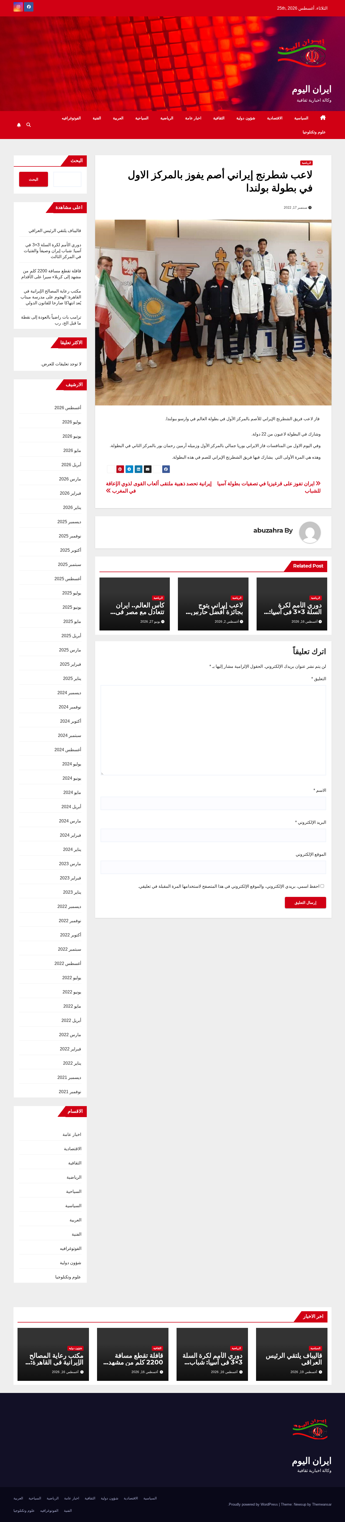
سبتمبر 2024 (69, 735)
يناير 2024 (72, 849)
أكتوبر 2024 (70, 721)
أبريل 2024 (71, 806)
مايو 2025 (72, 621)
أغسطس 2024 (67, 749)
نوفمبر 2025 (70, 536)
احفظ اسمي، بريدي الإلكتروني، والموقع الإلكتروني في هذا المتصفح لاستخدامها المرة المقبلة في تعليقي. (228, 886)
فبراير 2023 (70, 878)
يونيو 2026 (72, 436)
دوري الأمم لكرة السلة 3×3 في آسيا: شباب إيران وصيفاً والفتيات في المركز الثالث (52, 251)
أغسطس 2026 (67, 407)
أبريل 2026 (71, 464)
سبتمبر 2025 (69, 564)
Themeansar (322, 1504)
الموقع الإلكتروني (311, 854)
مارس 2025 (70, 650)
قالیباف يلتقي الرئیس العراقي (55, 230)
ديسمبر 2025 (69, 521)
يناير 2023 (72, 892)
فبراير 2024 (70, 835)
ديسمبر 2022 (69, 906)
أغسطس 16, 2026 (224, 1372)
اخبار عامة (193, 118)
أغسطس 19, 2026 (304, 1372)
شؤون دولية (245, 118)
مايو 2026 (72, 450)
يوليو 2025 (71, 593)
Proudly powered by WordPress (254, 1504)
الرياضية (166, 118)
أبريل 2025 (71, 635)
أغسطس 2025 (67, 578)
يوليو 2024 (71, 764)
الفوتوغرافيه (71, 118)
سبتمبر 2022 (69, 949)
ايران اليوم (312, 89)
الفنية (97, 118)
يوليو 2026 (71, 422)
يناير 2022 (72, 1063)
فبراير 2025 (70, 664)
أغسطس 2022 (67, 963)
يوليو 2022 (71, 977)
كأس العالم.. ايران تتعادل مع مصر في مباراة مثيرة (139, 611)
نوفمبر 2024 (70, 707)
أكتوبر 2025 (70, 550)
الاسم (319, 790)
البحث (77, 160)
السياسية (301, 118)
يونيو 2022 (72, 992)
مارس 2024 (70, 821)
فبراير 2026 (70, 493)
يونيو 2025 (72, 607)
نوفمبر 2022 (70, 920)
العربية (118, 118)
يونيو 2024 (72, 778)
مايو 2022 (72, 1006)
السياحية (142, 118)
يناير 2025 (72, 678)
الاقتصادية (274, 118)
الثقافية (219, 118)
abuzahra (268, 530)
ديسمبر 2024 (69, 692)
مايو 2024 (72, 792)
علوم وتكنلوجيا (314, 132)
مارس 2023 (70, 863)
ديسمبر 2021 (69, 1077)
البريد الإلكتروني (310, 822)
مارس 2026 (70, 479)
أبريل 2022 (71, 1020)
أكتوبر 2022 (70, 935)
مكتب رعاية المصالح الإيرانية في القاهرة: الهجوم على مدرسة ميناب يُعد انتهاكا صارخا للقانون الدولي (50, 297)
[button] (28, 125)
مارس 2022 (70, 1034)
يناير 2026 (72, 507)
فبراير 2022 (70, 1049)
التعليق (318, 678)
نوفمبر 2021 (70, 1091)
